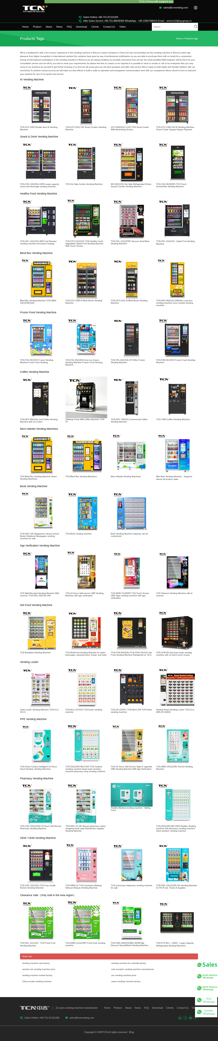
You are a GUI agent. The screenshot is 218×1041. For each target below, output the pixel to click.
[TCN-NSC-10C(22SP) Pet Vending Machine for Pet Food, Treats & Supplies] (177, 883)
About (49, 27)
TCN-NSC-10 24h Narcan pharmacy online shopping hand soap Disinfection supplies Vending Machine (85, 828)
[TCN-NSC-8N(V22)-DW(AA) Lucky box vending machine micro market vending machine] (177, 298)
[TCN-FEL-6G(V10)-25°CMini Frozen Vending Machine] (132, 357)
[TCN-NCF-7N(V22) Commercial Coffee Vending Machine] (132, 417)
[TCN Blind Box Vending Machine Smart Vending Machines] (41, 474)
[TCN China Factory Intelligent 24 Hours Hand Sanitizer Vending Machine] (41, 764)
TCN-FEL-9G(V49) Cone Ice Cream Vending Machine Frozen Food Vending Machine (83, 362)
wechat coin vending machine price (38, 969)
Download (81, 27)
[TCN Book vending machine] (86, 531)
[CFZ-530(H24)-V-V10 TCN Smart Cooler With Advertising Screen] (132, 125)
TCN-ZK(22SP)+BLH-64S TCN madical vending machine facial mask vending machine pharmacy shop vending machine (85, 769)
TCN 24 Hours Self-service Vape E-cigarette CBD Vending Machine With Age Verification (131, 767)
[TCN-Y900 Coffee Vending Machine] (177, 417)
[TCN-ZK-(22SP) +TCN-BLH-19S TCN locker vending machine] (132, 707)
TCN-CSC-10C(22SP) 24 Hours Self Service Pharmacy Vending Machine (40, 827)
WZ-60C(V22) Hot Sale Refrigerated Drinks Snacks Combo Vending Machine (131, 185)
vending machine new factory (36, 963)
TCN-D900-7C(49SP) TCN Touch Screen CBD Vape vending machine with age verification (130, 595)
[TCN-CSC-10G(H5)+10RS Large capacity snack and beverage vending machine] (41, 182)
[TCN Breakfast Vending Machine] (41, 650)
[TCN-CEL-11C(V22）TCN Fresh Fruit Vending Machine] (41, 940)
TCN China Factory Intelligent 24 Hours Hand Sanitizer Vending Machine (38, 767)
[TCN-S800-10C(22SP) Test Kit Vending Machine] (177, 764)
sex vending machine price (123, 975)
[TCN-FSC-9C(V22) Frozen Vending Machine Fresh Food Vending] (41, 357)
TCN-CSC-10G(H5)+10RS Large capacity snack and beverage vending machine (39, 185)
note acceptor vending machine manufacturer (132, 969)
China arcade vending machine (36, 981)
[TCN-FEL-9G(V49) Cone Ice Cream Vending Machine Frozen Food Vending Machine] (86, 357)
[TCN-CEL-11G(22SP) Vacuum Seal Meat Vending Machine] (132, 239)
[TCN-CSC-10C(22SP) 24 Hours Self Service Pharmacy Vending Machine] (41, 824)
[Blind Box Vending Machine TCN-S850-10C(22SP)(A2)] (41, 298)
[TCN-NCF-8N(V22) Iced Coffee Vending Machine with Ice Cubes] (41, 417)
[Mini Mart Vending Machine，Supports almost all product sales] (177, 474)
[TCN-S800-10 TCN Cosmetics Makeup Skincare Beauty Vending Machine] (86, 883)
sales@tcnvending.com (175, 7)
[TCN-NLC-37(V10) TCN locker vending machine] (86, 707)
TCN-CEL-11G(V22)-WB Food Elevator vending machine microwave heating (38, 242)
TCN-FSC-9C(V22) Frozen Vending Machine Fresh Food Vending (36, 361)
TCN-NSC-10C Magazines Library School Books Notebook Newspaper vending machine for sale (39, 536)
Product (37, 27)
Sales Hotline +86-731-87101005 (100, 17)
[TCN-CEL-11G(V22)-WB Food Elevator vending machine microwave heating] (41, 239)
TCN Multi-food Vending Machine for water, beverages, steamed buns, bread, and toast (85, 653)
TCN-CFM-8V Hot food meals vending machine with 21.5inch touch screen (174, 653)
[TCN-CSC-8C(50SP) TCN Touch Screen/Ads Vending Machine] (177, 182)
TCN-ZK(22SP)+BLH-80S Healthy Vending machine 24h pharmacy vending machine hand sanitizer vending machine (176, 828)
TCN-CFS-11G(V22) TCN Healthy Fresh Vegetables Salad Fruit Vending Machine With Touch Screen (84, 243)
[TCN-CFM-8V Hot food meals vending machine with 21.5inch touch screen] (177, 650)
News (59, 27)
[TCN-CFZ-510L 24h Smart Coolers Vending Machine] (86, 125)
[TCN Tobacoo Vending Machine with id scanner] (177, 591)
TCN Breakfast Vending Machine (35, 652)
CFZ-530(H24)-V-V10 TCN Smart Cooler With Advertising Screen (130, 128)
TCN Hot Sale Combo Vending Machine (83, 184)
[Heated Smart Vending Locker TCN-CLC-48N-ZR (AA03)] (177, 707)
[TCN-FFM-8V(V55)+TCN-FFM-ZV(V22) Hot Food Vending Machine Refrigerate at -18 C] (132, 650)
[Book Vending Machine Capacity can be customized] (132, 531)
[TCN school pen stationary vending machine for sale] (132, 883)
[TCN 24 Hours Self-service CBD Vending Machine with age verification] (86, 591)
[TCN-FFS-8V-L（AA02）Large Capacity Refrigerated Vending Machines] (177, 940)
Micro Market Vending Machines (126, 476)
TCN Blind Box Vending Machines (81, 476)
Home (25, 27)
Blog (131, 1032)
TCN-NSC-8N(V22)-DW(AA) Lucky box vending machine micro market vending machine (174, 302)
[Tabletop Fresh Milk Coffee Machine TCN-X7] (86, 417)
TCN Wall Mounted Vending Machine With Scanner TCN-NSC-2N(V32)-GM (39, 594)
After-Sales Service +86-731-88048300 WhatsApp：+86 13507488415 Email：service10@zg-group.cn (137, 21)
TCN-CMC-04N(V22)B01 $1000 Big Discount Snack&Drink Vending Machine (129, 944)
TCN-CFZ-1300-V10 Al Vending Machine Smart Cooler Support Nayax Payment (175, 128)
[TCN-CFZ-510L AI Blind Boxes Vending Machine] (132, 298)
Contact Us (109, 27)
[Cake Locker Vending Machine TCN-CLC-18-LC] (41, 707)
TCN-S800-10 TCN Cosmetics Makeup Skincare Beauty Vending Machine (83, 886)
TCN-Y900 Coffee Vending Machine (173, 419)
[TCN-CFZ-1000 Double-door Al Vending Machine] (41, 125)
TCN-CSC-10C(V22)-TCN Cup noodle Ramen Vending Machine (38, 886)
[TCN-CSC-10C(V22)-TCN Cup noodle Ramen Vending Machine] (41, 883)
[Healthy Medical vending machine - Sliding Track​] (132, 805)
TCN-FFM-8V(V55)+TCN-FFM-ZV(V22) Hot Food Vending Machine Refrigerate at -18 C (131, 653)
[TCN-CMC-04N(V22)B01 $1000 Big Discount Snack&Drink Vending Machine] (132, 940)
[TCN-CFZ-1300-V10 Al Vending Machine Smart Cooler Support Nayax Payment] (177, 125)
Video (122, 27)
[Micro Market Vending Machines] (132, 474)
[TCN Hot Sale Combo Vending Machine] (86, 182)
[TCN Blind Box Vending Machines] (86, 474)
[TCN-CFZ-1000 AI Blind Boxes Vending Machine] (86, 298)
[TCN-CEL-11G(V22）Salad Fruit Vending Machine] (177, 239)
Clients (95, 27)
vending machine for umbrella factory (128, 963)
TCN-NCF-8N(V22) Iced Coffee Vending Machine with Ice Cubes (39, 420)
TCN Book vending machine (78, 534)
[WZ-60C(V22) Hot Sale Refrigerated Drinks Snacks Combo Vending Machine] (132, 182)
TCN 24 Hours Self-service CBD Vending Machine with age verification (84, 594)
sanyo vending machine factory (125, 981)
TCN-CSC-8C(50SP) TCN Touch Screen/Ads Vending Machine (171, 185)
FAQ (69, 27)
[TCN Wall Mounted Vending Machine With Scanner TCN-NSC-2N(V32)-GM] (41, 591)
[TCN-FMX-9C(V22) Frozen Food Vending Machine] (177, 357)
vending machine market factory (37, 975)
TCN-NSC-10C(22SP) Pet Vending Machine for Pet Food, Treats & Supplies (176, 886)
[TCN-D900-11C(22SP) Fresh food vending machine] (86, 940)
